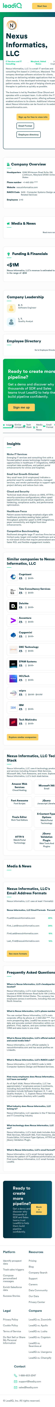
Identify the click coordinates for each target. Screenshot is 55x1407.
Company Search (38, 1272)
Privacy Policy (10, 1319)
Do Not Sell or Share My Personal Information (14, 1340)
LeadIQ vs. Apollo (38, 1325)
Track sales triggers (13, 1269)
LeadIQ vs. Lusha (38, 1331)
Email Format (25, 126)
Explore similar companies (22, 737)
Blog (31, 1267)
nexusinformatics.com (17, 1048)
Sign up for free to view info (33, 117)
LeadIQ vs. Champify (40, 1358)
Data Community (38, 1290)
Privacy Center (37, 1302)
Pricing (32, 1261)
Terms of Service (12, 1331)
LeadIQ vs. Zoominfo (40, 1319)
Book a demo (39, 1209)
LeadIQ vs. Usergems (40, 1352)
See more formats (18, 953)
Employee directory (28, 134)
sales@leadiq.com (28, 1387)
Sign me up (21, 407)
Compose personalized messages (10, 1278)
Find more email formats (30, 1159)
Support (33, 1278)
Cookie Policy (10, 1325)
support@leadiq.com (30, 1381)
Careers (33, 1284)
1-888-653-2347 (27, 1375)
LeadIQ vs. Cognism (40, 1337)
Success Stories (11, 1296)
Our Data (34, 1296)
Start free (42, 6)
